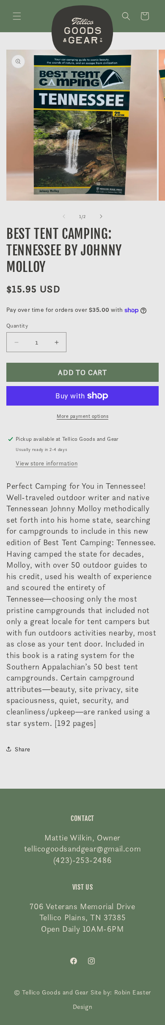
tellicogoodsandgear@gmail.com (82, 849)
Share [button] (22, 749)
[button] (17, 16)
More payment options (82, 416)
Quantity (17, 325)
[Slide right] (101, 216)
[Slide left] (64, 216)
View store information (46, 463)
